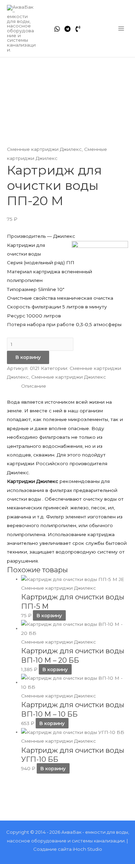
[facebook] (57, 29)
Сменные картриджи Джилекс (44, 149)
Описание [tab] (33, 386)
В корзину (28, 357)
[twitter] (67, 29)
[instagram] (78, 29)
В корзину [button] (49, 615)
